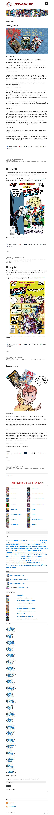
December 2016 (10, 755)
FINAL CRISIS (13, 504)
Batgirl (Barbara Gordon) (35, 540)
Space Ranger (12, 561)
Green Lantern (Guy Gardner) (21, 550)
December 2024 (10, 642)
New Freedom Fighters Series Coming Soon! (26, 608)
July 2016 (9, 761)
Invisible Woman (41, 554)
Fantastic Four (36, 546)
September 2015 (10, 772)
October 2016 (10, 758)
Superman (31, 261)
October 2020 (10, 701)
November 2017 (10, 742)
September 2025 (10, 631)
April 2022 (9, 680)
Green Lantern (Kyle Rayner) (31, 552)
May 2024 (9, 650)
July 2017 (9, 747)
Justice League (25, 261)
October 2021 (10, 687)
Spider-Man (29, 561)
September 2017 (10, 745)
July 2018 (9, 733)
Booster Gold (39, 542)
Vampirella (28, 565)
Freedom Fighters (26, 161)
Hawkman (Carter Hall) (11, 554)
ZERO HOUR (34, 524)
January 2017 (10, 754)
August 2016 (9, 760)
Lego (32, 556)
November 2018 (10, 728)
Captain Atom (14, 544)
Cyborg (18, 359)
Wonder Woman (9, 361)
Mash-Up (12, 258)
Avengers (29, 540)
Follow (9, 786)
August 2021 (9, 689)
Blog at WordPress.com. (11, 812)
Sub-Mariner (23, 562)
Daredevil (37, 544)
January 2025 (10, 641)
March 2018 (9, 738)
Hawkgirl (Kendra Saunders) (23, 468)
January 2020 (10, 712)
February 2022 (10, 682)
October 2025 (10, 630)
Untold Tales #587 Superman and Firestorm (26, 600)
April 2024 (9, 651)
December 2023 (10, 656)
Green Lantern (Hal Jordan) (15, 261)
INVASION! (34, 509)
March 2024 (9, 653)
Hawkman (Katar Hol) (20, 554)
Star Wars (40, 561)
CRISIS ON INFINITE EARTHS (37, 493)
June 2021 (9, 692)
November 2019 (10, 714)
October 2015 (10, 771)
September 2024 (10, 646)
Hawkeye (44, 552)
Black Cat (29, 259)
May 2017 (9, 750)
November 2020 (10, 700)
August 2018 (9, 732)
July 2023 (9, 662)
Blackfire (16, 161)
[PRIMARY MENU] (46, 3)
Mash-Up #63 (11, 168)
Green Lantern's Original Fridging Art (25, 603)
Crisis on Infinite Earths (29, 544)
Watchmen (35, 565)
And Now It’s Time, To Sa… (19, 575)
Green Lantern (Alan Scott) (11, 550)
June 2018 (9, 734)
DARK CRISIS (13, 499)
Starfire (36, 161)
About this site (20, 595)
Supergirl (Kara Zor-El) (33, 563)
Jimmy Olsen (11, 556)
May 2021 (9, 693)
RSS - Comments (12, 806)
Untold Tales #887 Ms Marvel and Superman (26, 611)
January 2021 (10, 698)
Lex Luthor (35, 556)
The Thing (21, 565)
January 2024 (10, 655)
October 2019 (10, 715)
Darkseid (20, 161)
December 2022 (10, 670)
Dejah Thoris (42, 544)
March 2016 (9, 765)
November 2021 (10, 686)
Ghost (31, 548)
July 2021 (9, 690)
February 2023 (10, 668)
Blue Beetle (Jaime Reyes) (23, 542)
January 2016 (10, 767)
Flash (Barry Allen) (24, 359)
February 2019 (10, 725)
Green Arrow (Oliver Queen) (40, 548)
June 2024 (9, 649)
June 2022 (9, 677)
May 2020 (9, 707)
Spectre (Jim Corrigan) (20, 561)
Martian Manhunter (40, 468)
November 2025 (10, 629)
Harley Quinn (40, 552)
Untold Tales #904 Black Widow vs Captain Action (27, 619)
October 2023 (10, 659)
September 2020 (10, 702)
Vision (31, 565)
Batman (19, 259)
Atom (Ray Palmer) (13, 259)
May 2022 (9, 679)
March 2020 (9, 709)
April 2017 (9, 751)
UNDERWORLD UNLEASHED (37, 519)
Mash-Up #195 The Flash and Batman (25, 616)
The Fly (16, 565)
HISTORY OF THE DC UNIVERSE (38, 504)
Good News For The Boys (22, 605)
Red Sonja (32, 559)
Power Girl (25, 559)
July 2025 (9, 634)
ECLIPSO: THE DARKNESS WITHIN (38, 499)
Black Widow (15, 542)
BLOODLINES (13, 493)
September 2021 (10, 688)
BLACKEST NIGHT (35, 488)
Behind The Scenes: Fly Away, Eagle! (24, 597)
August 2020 (9, 703)
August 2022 (9, 675)
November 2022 (10, 672)
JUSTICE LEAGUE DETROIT (16, 514)
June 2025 (9, 635)
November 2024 (10, 643)
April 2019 (9, 722)
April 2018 (9, 737)
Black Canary (23, 259)
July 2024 (9, 648)
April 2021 (9, 694)
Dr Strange (21, 546)
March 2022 (9, 681)
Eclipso (25, 546)
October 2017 (10, 744)
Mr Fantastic (14, 559)
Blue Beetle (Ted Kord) (32, 542)
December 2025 (10, 628)
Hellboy (26, 554)
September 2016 (10, 759)
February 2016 (10, 766)
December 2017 (10, 741)
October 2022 (10, 673)
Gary (22, 159)
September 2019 (10, 716)
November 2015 (10, 770)
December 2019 (10, 713)
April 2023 (9, 666)
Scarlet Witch (44, 559)
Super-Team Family (40, 178)
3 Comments (9, 164)
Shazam (32, 161)
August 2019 (9, 718)
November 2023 (10, 657)
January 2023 (10, 669)
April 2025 (9, 637)
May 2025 (9, 636)
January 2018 (10, 740)
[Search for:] (27, 532)
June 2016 (9, 763)
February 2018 (10, 739)
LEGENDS (33, 514)
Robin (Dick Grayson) (37, 559)
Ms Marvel (19, 559)
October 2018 (10, 729)
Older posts (9, 476)
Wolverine (39, 565)
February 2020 (10, 711)
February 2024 (10, 654)
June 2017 (9, 748)
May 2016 (9, 764)
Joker (14, 556)
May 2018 (9, 735)
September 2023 (10, 660)
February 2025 (10, 640)
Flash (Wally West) (26, 548)
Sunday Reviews (12, 25)
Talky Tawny (40, 161)
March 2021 (9, 695)
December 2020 (10, 699)
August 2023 (9, 661)
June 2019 (9, 720)
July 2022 (9, 676)
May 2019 (9, 721)
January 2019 (10, 726)
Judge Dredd (18, 556)
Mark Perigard (13, 579)
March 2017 (9, 752)
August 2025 (9, 633)
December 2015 (10, 768)
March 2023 (9, 667)
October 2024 (10, 644)
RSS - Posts (11, 803)
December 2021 (10, 685)
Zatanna (14, 567)
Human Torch (34, 554)
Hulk (29, 554)
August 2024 (9, 647)
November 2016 (10, 757)
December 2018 (10, 727)
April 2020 (9, 708)
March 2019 (9, 724)
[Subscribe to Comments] (7, 806)
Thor (25, 565)
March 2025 (9, 638)
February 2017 (10, 753)
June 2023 (9, 663)
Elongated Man (34, 259)
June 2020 (9, 706)
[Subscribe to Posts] (7, 803)
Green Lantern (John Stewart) (18, 552)
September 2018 (10, 731)
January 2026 (10, 627)
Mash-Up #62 (11, 267)
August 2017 (9, 746)
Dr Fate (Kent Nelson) (13, 546)
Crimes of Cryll (21, 544)
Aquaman (11, 359)
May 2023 (9, 664)
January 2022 (10, 683)
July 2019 (9, 719)
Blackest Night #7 (21, 613)
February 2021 (10, 696)
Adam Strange (9, 540)
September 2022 (10, 674)
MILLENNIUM (13, 519)
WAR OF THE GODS (14, 524)
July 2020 (9, 705)
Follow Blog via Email (11, 776)
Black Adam (11, 161)
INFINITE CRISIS (14, 509)
